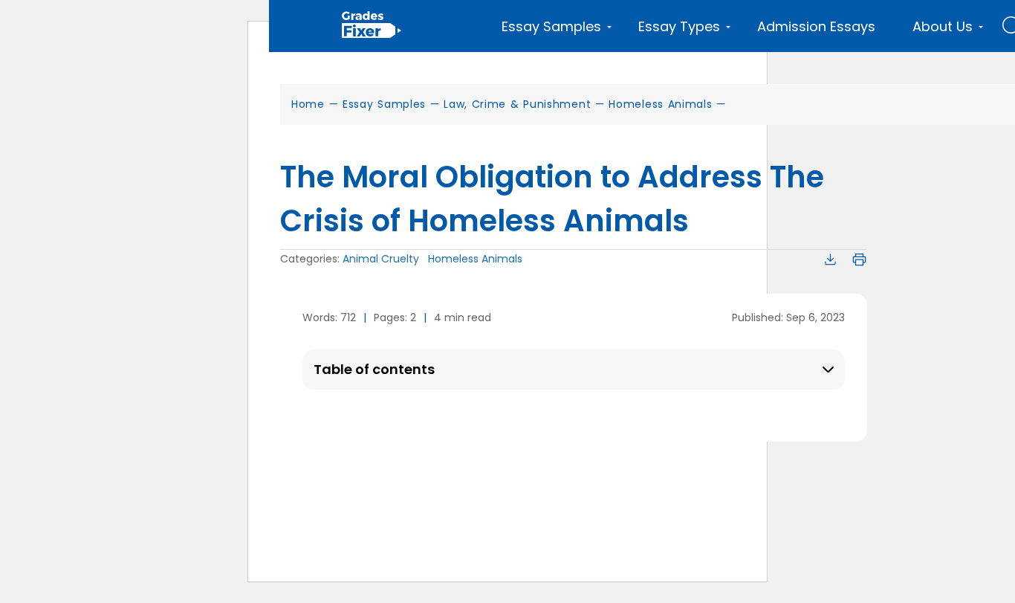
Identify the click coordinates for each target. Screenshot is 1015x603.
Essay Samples (384, 104)
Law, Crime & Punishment (517, 104)
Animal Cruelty (381, 258)
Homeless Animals (660, 104)
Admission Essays (816, 26)
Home (308, 104)
